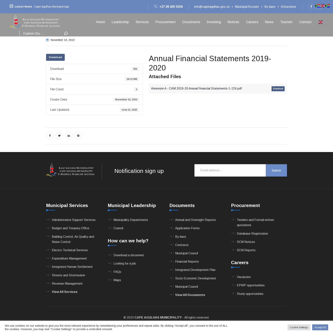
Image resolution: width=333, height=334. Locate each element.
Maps (117, 280)
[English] (320, 22)
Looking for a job (125, 263)
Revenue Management (67, 283)
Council (118, 228)
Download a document (129, 255)
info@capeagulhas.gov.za (212, 6)
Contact (305, 22)
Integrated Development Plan (195, 269)
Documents (191, 22)
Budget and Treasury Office (70, 228)
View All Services (64, 291)
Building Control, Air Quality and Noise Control (73, 239)
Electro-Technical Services (70, 250)
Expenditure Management (69, 258)
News (269, 22)
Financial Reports (187, 261)
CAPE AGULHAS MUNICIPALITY (158, 317)
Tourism (286, 22)
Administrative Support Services (74, 220)
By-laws (269, 6)
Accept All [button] (320, 327)
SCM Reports (246, 250)
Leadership (120, 22)
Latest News (23, 6)
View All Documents (190, 295)
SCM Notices (246, 242)
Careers (252, 22)
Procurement (166, 22)
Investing (214, 22)
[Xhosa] (327, 5)
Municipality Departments (131, 220)
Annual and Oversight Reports (195, 220)
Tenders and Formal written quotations (255, 222)
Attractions (288, 6)
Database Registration (252, 233)
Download (55, 57)
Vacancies (244, 277)
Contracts (182, 245)
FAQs (117, 271)
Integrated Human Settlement (72, 266)
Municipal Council (186, 253)
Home (100, 22)
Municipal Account (247, 6)
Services (142, 22)
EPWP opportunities (251, 285)
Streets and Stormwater (68, 275)
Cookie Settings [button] (299, 327)
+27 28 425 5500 (171, 6)
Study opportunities (250, 293)
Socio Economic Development (195, 278)
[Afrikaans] (317, 5)
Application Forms (187, 228)
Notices (233, 22)
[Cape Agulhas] (35, 21)
